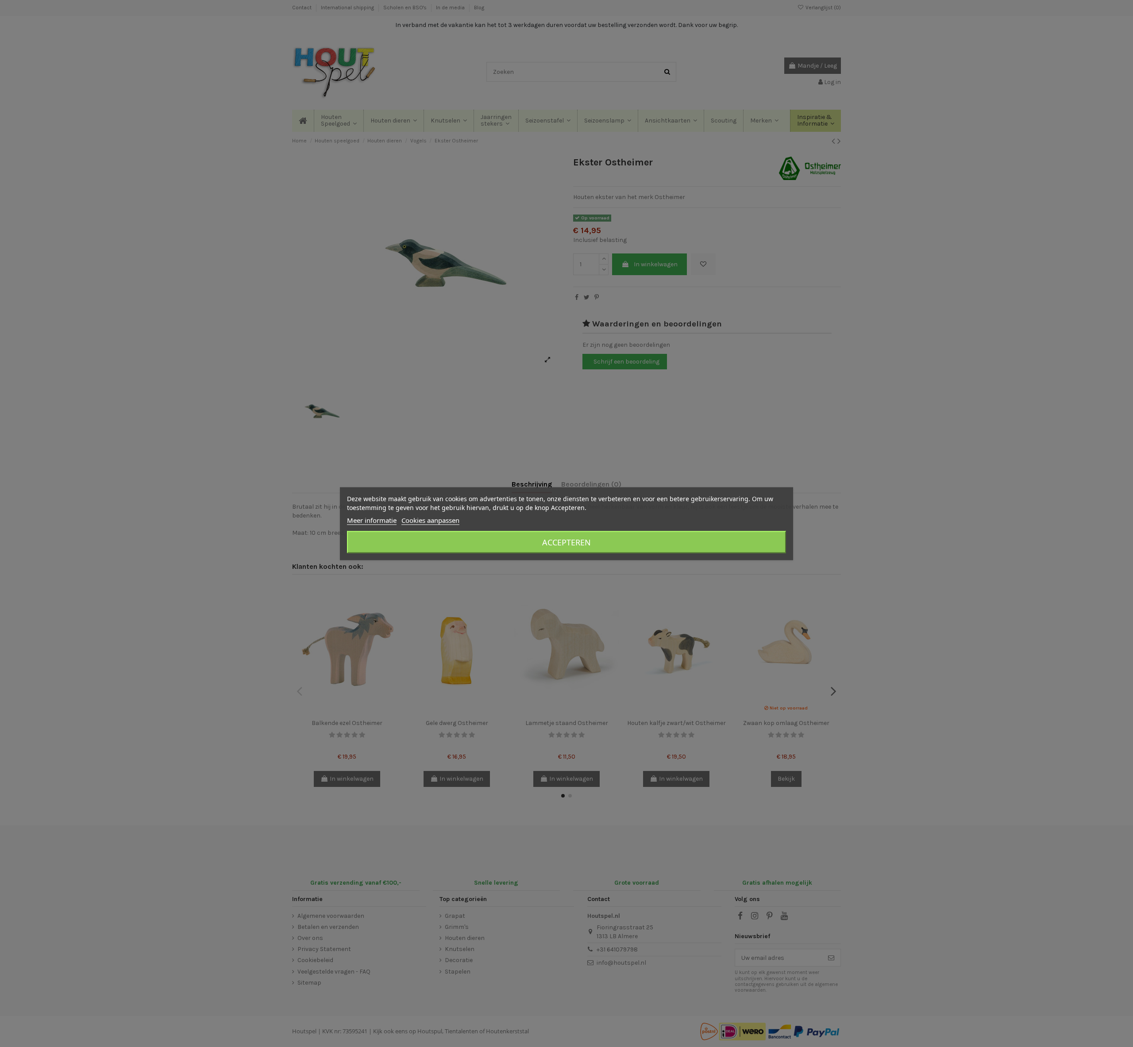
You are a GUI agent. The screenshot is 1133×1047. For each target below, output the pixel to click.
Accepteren (566, 542)
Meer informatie (372, 519)
